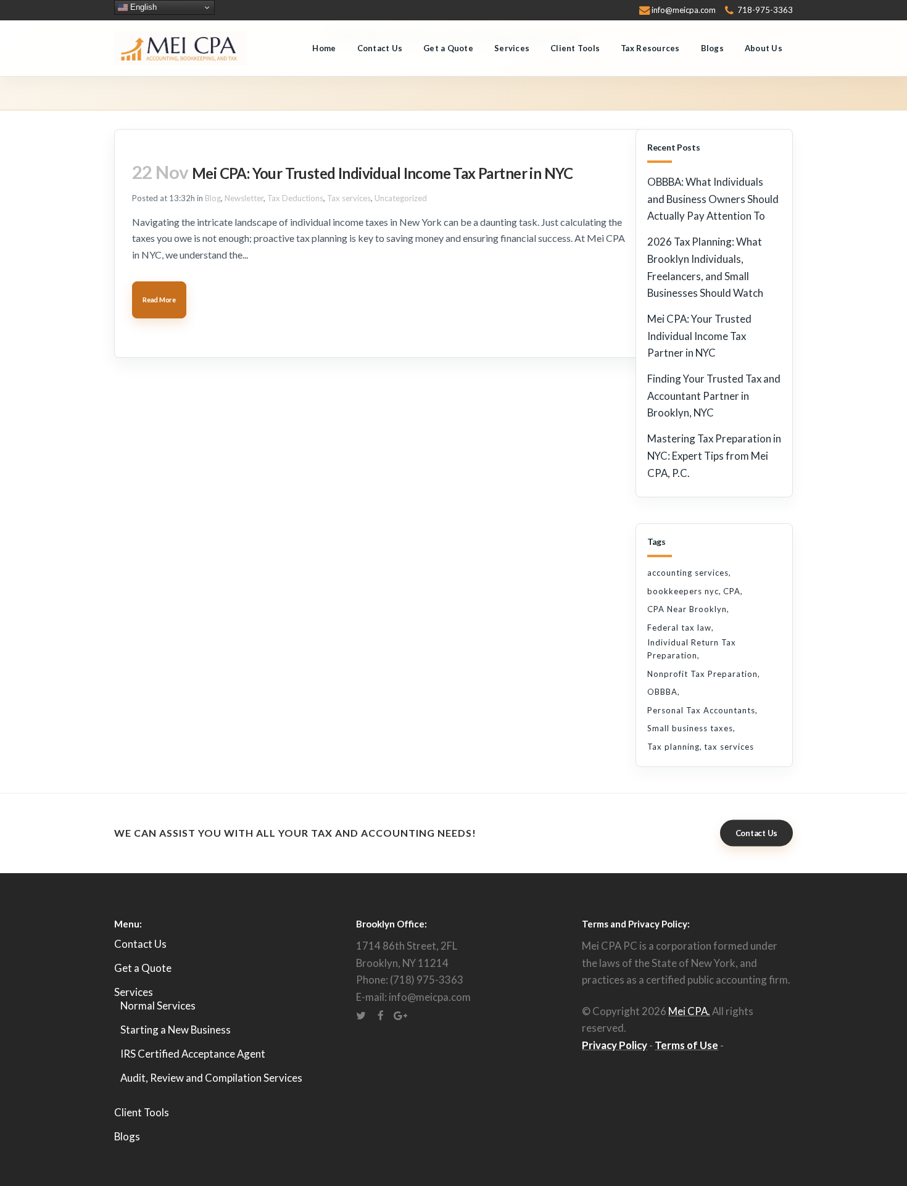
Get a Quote (143, 967)
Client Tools (141, 1112)
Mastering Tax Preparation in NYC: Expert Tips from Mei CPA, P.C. (714, 455)
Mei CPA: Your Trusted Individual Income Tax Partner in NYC (382, 173)
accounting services (688, 573)
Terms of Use (686, 1045)
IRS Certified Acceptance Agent (192, 1053)
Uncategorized (401, 198)
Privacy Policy (614, 1045)
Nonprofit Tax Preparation (702, 674)
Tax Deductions (295, 198)
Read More (159, 300)
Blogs (127, 1136)
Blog (213, 198)
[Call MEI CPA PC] (729, 10)
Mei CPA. (689, 1011)
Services (133, 991)
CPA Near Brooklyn (687, 609)
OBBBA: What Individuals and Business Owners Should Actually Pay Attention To (713, 198)
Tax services (349, 198)
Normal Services (158, 1005)
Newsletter (244, 198)
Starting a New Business (175, 1029)
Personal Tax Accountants (701, 710)
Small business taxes (690, 728)
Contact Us (756, 833)
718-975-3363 (765, 10)
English (142, 7)
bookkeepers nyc (683, 591)
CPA (731, 591)
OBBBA (662, 692)
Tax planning (673, 747)
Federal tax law (679, 627)
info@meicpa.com (684, 10)
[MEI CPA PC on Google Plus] (400, 1014)
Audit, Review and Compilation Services (211, 1077)
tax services (729, 747)
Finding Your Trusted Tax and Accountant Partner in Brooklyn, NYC (714, 395)
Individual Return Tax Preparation (691, 648)
